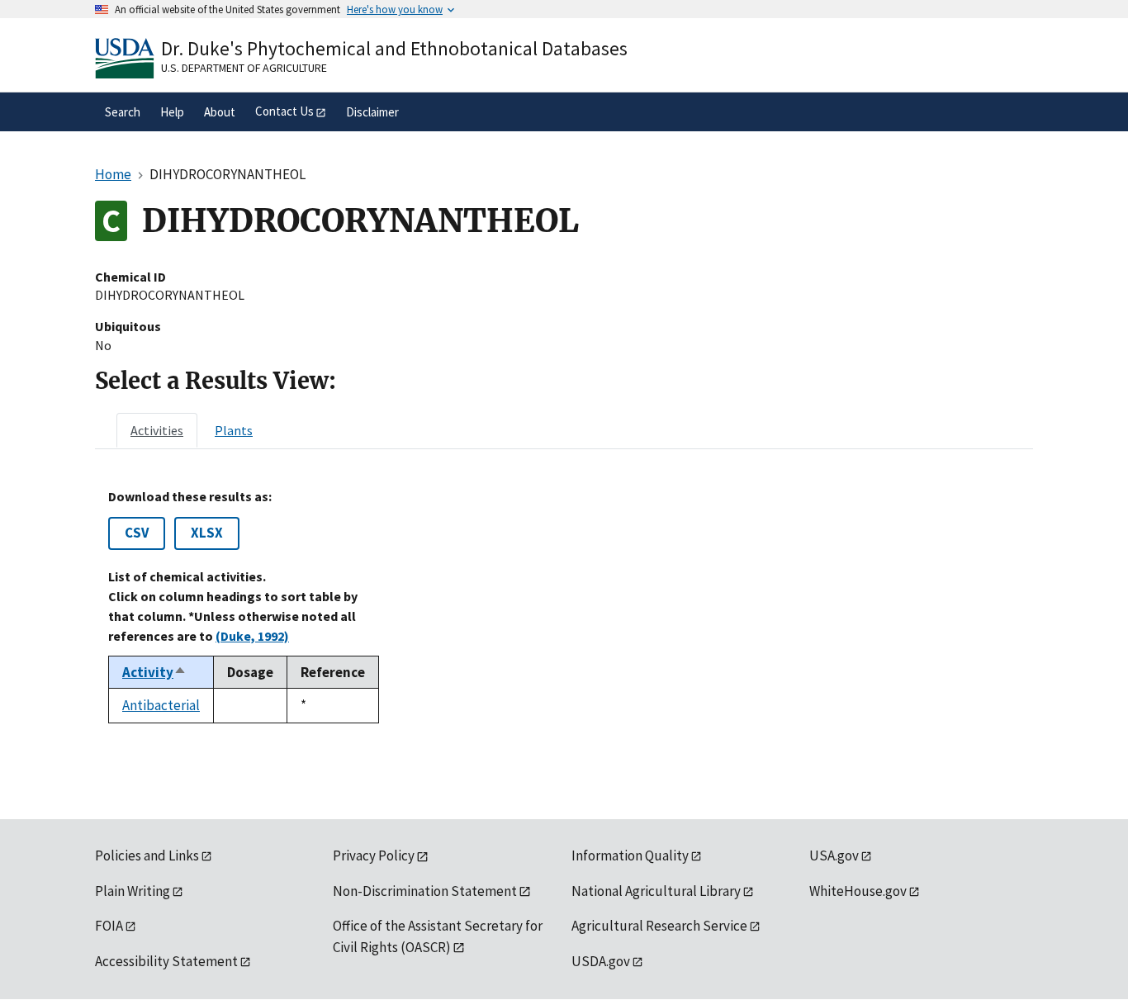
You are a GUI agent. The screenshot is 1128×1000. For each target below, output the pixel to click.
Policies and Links (147, 855)
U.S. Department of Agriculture (244, 67)
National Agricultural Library (656, 891)
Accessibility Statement (166, 961)
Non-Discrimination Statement (425, 891)
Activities (156, 430)
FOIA (109, 926)
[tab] (157, 430)
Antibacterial (161, 705)
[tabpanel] (564, 606)
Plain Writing (132, 891)
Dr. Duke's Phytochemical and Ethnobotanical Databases (394, 48)
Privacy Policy (374, 855)
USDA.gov (600, 961)
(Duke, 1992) (252, 636)
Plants (234, 430)
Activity (154, 672)
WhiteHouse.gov (858, 891)
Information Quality (630, 855)
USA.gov (834, 855)
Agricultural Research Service (659, 926)
